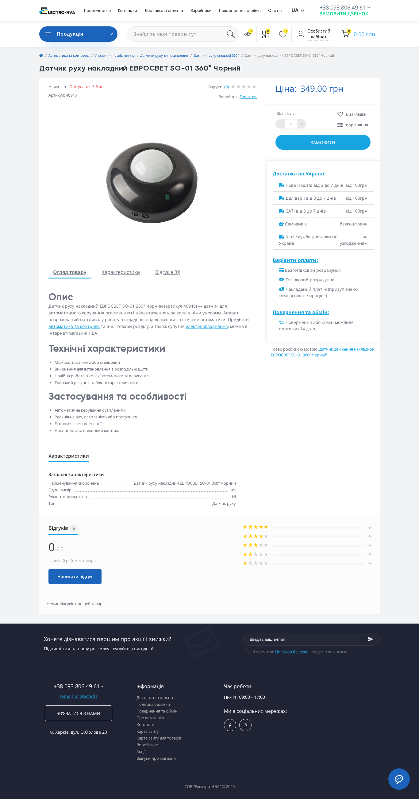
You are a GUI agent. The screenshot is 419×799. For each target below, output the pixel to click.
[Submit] (370, 639)
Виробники (201, 10)
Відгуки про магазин (156, 758)
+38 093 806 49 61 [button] (77, 686)
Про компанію (97, 10)
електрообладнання (207, 326)
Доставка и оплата (163, 10)
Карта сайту (147, 731)
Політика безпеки (292, 652)
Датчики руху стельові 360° (216, 55)
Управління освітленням (114, 55)
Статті (275, 10)
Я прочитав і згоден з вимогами (300, 651)
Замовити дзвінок (344, 13)
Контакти (127, 10)
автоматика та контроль (74, 326)
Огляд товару (69, 272)
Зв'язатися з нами (78, 713)
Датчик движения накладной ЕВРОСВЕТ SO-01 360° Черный (323, 352)
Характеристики (121, 272)
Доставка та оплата (154, 697)
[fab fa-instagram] (245, 725)
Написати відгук (75, 576)
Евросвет (248, 96)
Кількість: (286, 113)
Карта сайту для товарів (158, 738)
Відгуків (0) (167, 272)
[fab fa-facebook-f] (230, 725)
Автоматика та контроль (68, 55)
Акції (140, 751)
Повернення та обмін (240, 10)
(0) (226, 87)
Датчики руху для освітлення (164, 55)
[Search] (233, 34)
